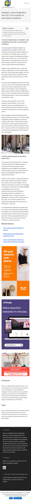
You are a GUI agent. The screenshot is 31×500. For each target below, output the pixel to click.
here (3, 79)
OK (11, 498)
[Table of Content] (27, 28)
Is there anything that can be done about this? (14, 34)
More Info (17, 498)
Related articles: (7, 36)
